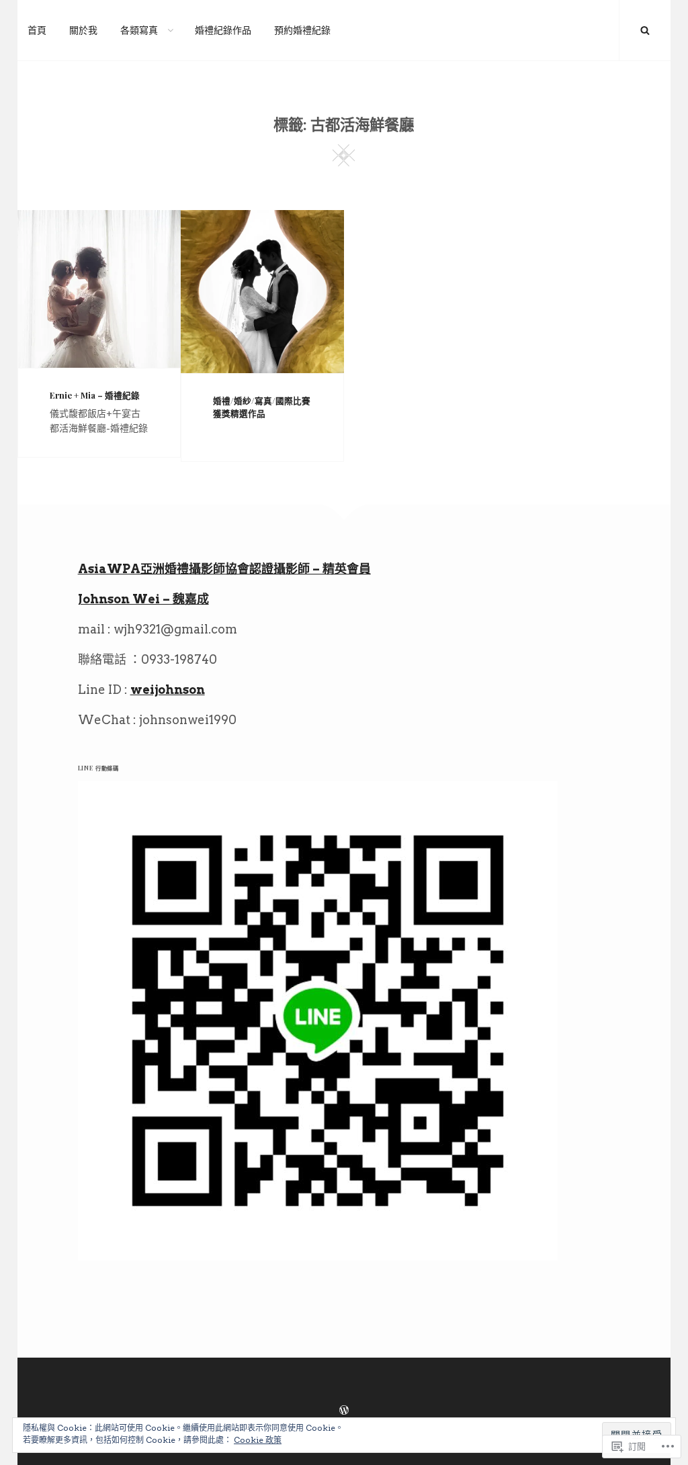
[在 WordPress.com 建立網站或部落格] (344, 1410)
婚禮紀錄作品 (223, 30)
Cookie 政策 (258, 1440)
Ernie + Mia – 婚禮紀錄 (95, 395)
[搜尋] (645, 30)
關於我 (83, 30)
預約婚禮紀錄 (302, 30)
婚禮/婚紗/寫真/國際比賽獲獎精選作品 (261, 407)
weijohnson (167, 690)
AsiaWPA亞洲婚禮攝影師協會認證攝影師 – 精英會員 (224, 569)
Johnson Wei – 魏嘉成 (143, 599)
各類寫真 (139, 30)
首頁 (37, 30)
